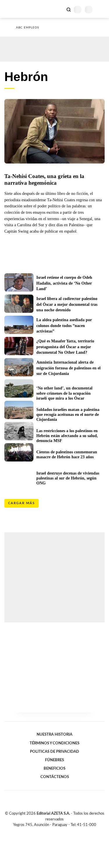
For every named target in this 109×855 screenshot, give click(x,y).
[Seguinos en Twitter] (52, 831)
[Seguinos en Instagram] (64, 831)
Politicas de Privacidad (54, 751)
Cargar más (21, 503)
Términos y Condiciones (54, 743)
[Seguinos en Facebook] (46, 831)
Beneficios (54, 768)
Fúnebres (54, 760)
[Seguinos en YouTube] (58, 831)
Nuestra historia (54, 734)
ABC (15, 8)
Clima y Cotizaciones (58, 9)
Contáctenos (54, 777)
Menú (101, 9)
